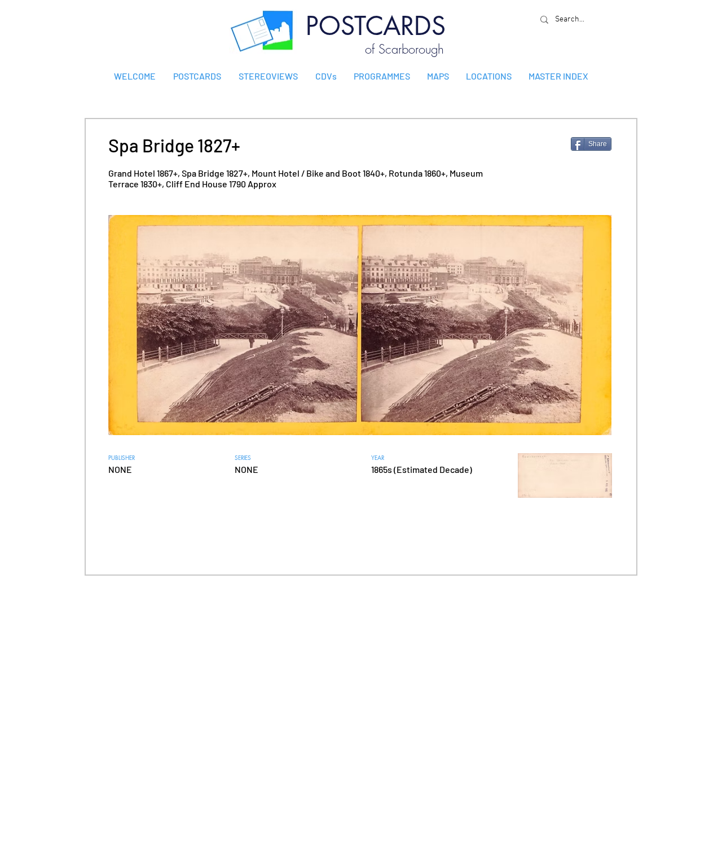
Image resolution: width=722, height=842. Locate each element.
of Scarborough (404, 49)
